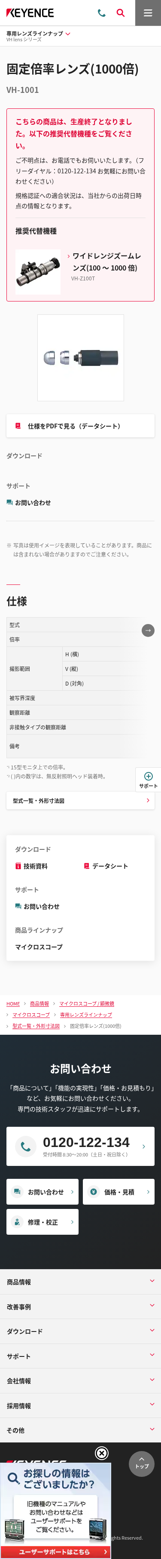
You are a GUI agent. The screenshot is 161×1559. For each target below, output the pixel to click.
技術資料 (36, 865)
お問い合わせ (33, 502)
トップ (142, 1466)
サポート (148, 785)
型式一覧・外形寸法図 (38, 800)
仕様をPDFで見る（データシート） (76, 425)
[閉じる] (101, 1453)
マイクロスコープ (39, 946)
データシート (110, 865)
